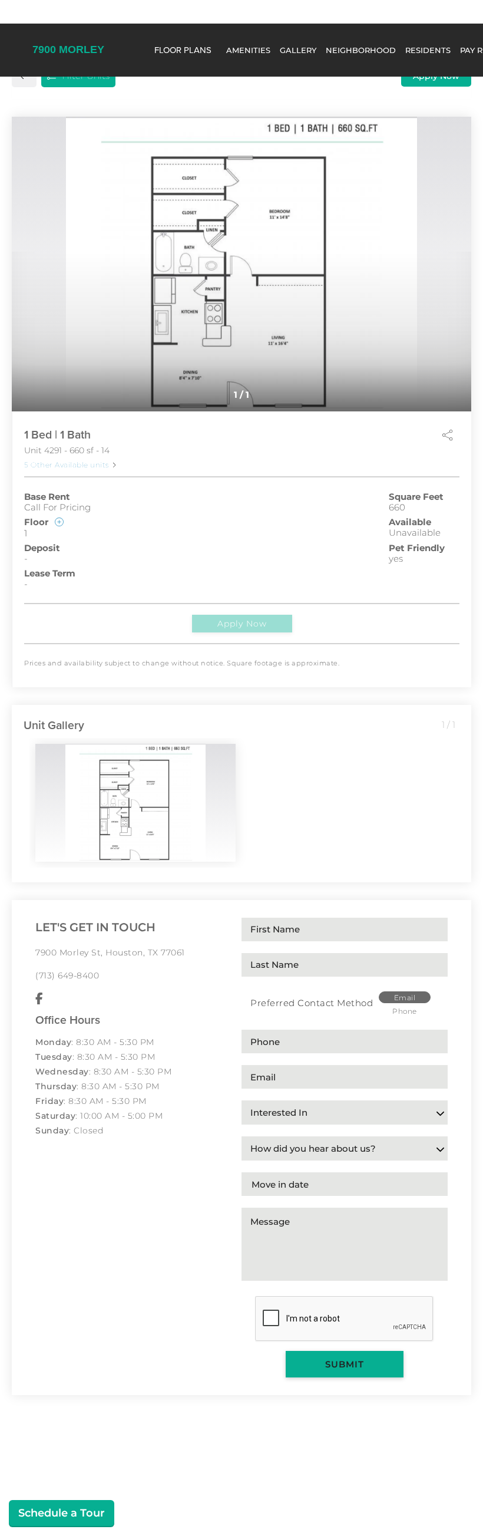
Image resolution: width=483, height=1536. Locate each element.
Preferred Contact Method (311, 1002)
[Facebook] (39, 998)
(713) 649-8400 (67, 975)
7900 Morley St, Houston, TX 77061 (110, 952)
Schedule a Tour (61, 1513)
